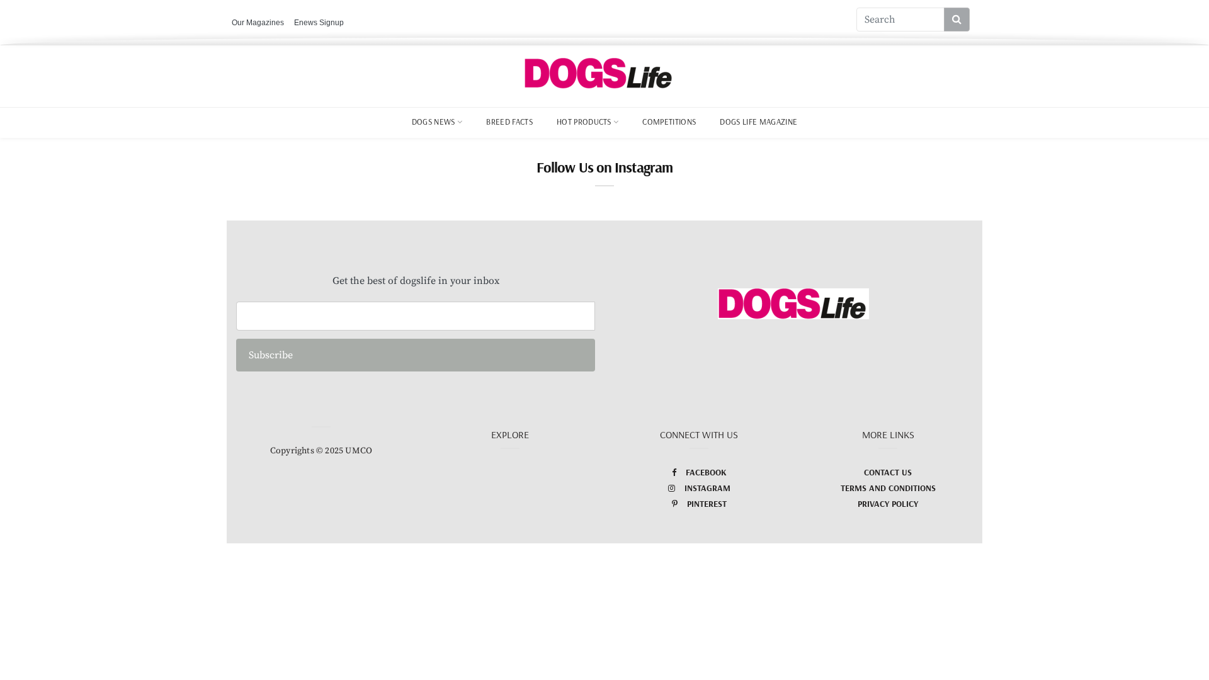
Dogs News (433, 121)
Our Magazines (258, 22)
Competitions (669, 121)
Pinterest (707, 503)
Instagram (707, 488)
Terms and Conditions (888, 488)
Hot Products (584, 121)
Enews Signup (319, 22)
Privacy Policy (888, 503)
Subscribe (271, 355)
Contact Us (888, 472)
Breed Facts (509, 121)
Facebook (706, 472)
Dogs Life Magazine (758, 121)
